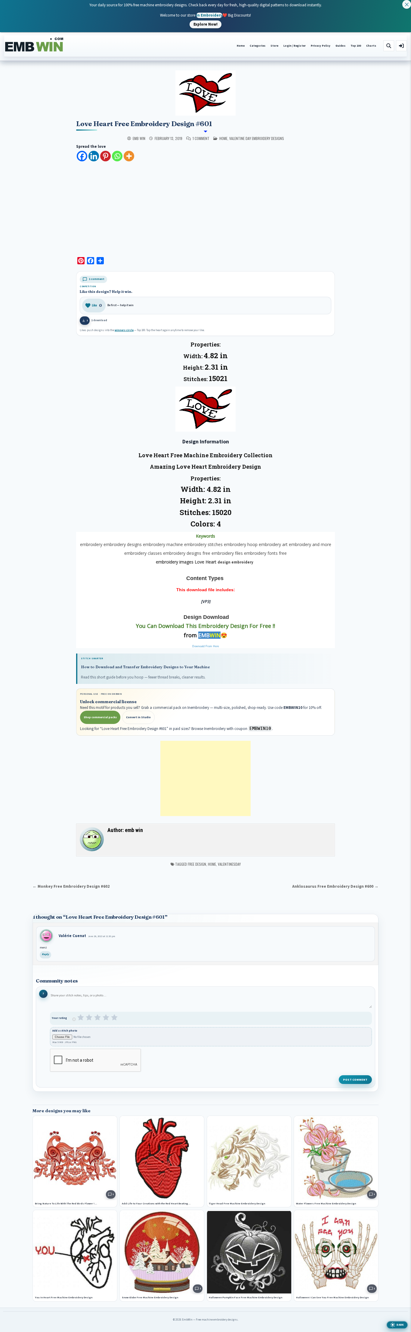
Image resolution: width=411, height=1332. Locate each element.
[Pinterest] (105, 156)
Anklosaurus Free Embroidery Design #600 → (335, 886)
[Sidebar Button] (401, 45)
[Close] (406, 4)
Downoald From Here (205, 646)
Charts (371, 46)
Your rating (59, 1018)
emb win (139, 138)
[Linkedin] (93, 156)
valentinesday (229, 864)
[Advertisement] (205, 207)
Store (274, 46)
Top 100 (356, 46)
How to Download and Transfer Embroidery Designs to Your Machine (145, 667)
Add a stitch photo (64, 1031)
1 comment (201, 138)
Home (241, 46)
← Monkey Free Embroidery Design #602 (71, 886)
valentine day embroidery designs (256, 138)
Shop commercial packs (100, 717)
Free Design (197, 864)
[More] (129, 156)
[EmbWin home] (34, 45)
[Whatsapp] (117, 156)
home (223, 138)
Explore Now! (205, 24)
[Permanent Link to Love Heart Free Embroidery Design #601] (205, 93)
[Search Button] (388, 45)
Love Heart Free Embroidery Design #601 (144, 124)
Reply (45, 954)
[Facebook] (82, 156)
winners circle (124, 330)
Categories (257, 46)
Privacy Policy (320, 46)
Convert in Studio (138, 717)
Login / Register (294, 46)
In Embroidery (209, 15)
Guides (340, 46)
